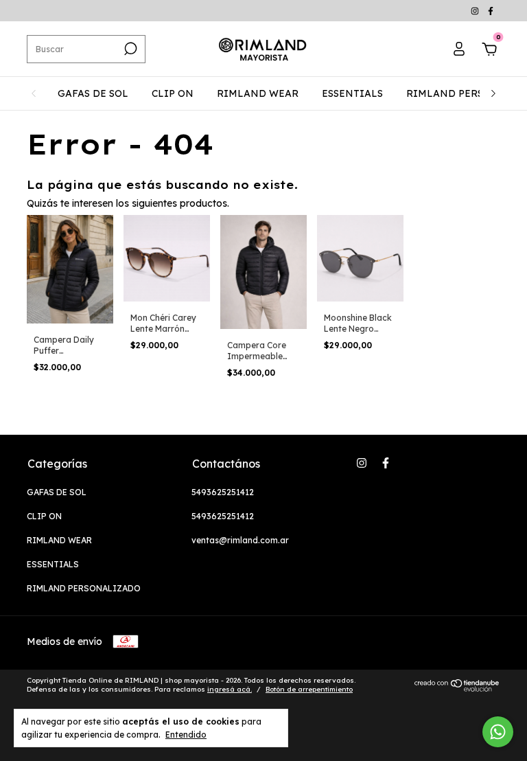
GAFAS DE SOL (93, 93)
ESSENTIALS (352, 93)
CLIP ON (173, 93)
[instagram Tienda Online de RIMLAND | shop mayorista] (476, 10)
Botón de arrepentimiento (309, 689)
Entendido (186, 734)
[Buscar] (129, 49)
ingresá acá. (229, 689)
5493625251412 (222, 492)
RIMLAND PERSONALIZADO (84, 588)
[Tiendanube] (457, 688)
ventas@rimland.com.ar (240, 540)
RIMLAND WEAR (257, 93)
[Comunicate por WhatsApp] (497, 731)
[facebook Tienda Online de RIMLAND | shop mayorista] (491, 10)
